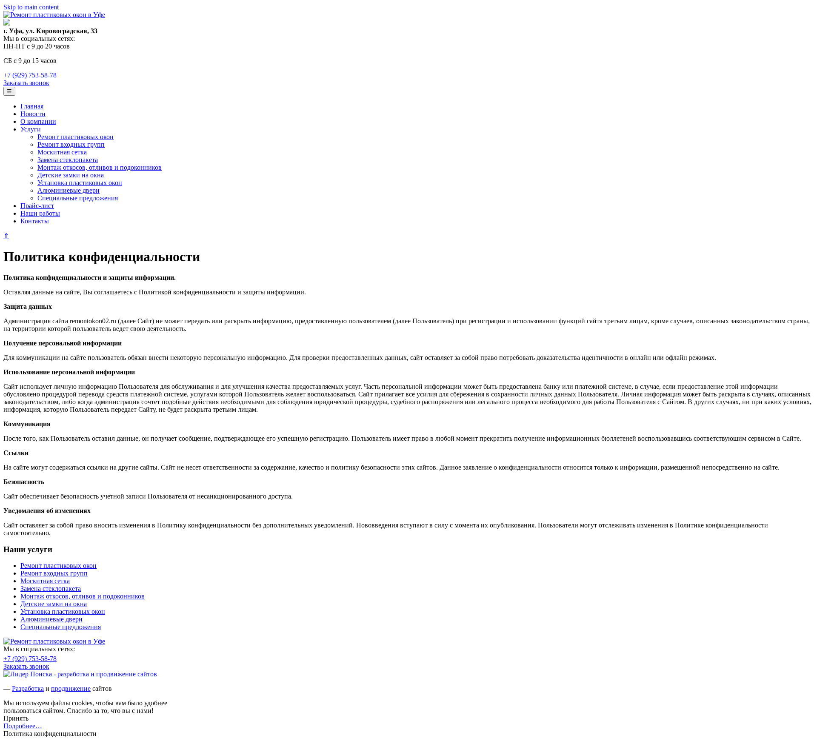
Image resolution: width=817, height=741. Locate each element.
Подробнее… (22, 726)
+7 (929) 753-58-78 (30, 75)
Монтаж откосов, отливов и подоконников (99, 167)
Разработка (28, 688)
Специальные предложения (77, 198)
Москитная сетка (62, 152)
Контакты (34, 221)
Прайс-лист (37, 205)
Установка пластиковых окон (79, 182)
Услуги (30, 129)
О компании (38, 121)
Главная (31, 106)
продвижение (71, 688)
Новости (33, 113)
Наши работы (40, 213)
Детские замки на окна (70, 175)
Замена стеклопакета (67, 159)
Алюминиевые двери (68, 190)
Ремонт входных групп (71, 144)
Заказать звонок (26, 82)
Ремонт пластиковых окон (75, 136)
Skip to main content (31, 7)
